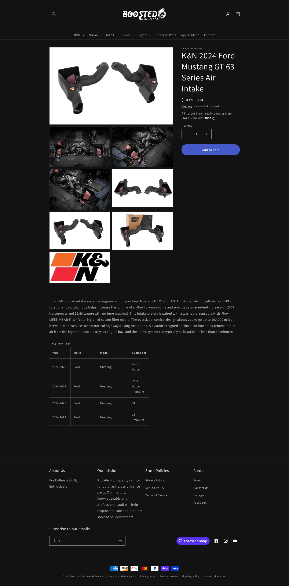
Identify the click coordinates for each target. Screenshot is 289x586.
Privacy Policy (154, 480)
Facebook (200, 502)
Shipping (187, 106)
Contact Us (200, 488)
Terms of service (169, 576)
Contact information (215, 576)
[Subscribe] (120, 541)
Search (198, 480)
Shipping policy (190, 576)
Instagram (200, 495)
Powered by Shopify (106, 576)
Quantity (187, 126)
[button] (54, 14)
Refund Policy (154, 488)
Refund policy (128, 576)
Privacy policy (148, 576)
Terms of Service (156, 495)
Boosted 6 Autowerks (82, 576)
